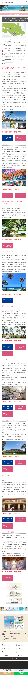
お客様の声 (6, 655)
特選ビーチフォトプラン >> (8, 300)
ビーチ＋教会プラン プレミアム (9, 638)
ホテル (6, 53)
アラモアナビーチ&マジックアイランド (13, 40)
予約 (5, 652)
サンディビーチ (8, 48)
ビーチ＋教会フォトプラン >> (8, 578)
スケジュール (20, 648)
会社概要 (13, 663)
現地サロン (20, 645)
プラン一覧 (6, 645)
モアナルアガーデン (9, 45)
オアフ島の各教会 (8, 62)
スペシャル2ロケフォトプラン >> (7, 195)
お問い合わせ (20, 652)
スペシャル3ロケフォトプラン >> (20, 195)
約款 (4, 639)
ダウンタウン (8, 59)
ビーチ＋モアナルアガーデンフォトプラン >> (8, 246)
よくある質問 (20, 655)
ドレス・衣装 (6, 648)
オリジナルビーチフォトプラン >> (8, 138)
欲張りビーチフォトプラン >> (8, 347)
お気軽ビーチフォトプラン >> (20, 138)
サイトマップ (11, 664)
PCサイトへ (18, 663)
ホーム (9, 663)
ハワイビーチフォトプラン (8, 636)
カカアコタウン (8, 42)
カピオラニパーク (8, 56)
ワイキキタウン (8, 50)
